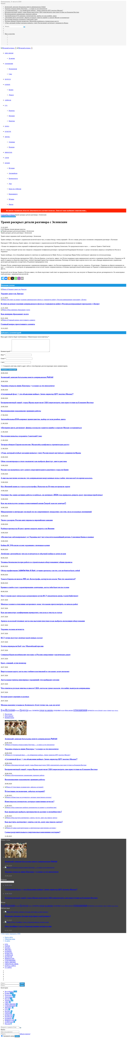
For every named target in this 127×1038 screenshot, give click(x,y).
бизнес (30, 710)
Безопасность (13, 178)
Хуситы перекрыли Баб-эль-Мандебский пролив (22, 646)
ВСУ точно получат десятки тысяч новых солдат (22, 637)
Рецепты (12, 110)
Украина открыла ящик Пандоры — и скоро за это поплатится (26, 8)
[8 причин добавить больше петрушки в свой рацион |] (26, 912)
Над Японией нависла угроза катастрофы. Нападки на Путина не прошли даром (35, 486)
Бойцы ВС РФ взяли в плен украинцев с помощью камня (25, 545)
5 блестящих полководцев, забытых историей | (25, 791)
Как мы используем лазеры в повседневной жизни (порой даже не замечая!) (33, 503)
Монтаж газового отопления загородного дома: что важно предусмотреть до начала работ (39, 604)
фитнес (116, 710)
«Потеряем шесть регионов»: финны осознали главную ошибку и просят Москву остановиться (37, 17)
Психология (13, 69)
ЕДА (6, 105)
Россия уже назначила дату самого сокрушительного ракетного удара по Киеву (35, 469)
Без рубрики (11, 215)
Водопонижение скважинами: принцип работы (21, 14)
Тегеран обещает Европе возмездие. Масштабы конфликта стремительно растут (32, 21)
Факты (11, 204)
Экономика (8, 997)
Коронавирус (13, 194)
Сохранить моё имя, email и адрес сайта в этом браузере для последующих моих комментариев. (35, 366)
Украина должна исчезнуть (12, 629)
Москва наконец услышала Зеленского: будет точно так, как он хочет (30, 705)
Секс (10, 74)
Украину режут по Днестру (12, 293)
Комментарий (6, 351)
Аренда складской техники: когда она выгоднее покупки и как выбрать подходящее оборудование (43, 621)
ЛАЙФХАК (8, 100)
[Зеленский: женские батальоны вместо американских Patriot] (16, 734)
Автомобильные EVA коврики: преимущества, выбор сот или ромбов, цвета (31, 16)
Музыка (11, 199)
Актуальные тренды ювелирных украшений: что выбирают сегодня (30, 679)
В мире (7, 993)
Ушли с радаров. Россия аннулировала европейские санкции (27, 520)
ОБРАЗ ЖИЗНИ (9, 53)
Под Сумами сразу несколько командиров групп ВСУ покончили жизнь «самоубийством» (39, 595)
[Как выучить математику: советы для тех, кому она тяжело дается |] (31, 818)
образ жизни (68, 710)
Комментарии (9, 717)
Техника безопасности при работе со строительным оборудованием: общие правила (36, 562)
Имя (3, 355)
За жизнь (12, 58)
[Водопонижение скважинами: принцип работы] (24, 775)
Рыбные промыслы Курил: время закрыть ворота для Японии (27, 528)
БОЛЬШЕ (7, 163)
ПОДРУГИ (8, 79)
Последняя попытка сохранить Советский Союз (21, 19)
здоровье (57, 710)
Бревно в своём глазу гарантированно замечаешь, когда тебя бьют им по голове (35, 587)
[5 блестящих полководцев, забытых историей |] (24, 787)
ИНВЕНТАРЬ (8, 152)
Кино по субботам (15, 189)
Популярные (9, 716)
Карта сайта (9, 937)
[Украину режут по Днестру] (14, 289)
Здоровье (12, 142)
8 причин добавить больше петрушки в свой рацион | (28, 916)
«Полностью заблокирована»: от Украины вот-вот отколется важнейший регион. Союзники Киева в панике (47, 537)
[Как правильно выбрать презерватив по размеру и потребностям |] (31, 807)
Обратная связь (10, 939)
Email (3, 358)
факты (113, 710)
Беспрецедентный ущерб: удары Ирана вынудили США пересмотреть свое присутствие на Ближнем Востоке (42, 12)
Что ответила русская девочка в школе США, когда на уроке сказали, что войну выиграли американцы (45, 688)
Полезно (11, 147)
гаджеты (35, 710)
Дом (10, 184)
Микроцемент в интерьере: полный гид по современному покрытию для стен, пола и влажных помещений (46, 511)
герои (41, 710)
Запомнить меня (9, 1036)
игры (62, 710)
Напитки (12, 121)
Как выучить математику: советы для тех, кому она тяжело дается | (33, 822)
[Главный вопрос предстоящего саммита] (18, 320)
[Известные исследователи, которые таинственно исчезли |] (28, 797)
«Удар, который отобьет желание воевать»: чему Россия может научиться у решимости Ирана (36, 23)
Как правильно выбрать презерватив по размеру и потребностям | (33, 811)
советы (105, 710)
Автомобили (13, 173)
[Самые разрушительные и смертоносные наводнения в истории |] (30, 828)
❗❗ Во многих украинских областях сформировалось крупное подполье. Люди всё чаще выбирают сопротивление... (44, 210)
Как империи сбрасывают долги (15, 314)
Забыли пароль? (25, 1034)
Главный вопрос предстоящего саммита (18, 324)
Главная (3, 215)
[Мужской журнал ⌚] (17, 48)
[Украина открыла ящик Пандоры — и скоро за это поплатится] (29, 745)
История (11, 168)
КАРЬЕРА (7, 84)
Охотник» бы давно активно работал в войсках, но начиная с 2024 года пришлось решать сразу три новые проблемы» (52, 495)
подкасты (91, 710)
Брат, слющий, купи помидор (13, 663)
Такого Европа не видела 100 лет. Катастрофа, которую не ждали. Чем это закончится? (38, 579)
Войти (17, 1036)
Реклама (7, 1024)
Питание (12, 116)
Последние (8, 714)
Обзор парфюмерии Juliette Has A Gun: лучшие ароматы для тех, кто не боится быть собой (40, 570)
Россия (7, 998)
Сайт (2, 362)
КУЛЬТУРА (8, 131)
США (7, 1002)
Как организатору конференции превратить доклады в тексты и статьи (31, 612)
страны (109, 710)
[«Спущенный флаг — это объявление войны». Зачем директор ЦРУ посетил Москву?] (37, 755)
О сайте (7, 941)
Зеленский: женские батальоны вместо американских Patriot (25, 7)
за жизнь (49, 710)
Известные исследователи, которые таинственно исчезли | (29, 801)
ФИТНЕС (7, 137)
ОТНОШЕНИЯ (9, 63)
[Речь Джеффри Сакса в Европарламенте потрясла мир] (27, 922)
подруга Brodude (98, 710)
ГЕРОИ (7, 157)
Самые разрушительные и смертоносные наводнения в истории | (32, 832)
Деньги (11, 95)
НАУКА (7, 126)
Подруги (24, 710)
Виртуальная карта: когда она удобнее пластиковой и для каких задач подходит (35, 671)
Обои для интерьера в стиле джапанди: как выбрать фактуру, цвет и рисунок (34, 461)
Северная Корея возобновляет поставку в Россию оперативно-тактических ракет (35, 654)
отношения (80, 709)
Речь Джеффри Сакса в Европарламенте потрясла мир (28, 926)
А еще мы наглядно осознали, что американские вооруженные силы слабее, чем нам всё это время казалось (46, 478)
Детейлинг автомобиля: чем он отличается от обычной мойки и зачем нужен (33, 553)
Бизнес (11, 90)
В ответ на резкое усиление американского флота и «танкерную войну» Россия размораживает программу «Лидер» (50, 303)
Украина (8, 1000)
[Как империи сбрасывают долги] (15, 310)
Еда (3, 710)
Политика (12, 216)
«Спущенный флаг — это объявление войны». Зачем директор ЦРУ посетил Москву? (34, 10)
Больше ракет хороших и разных (15, 696)
